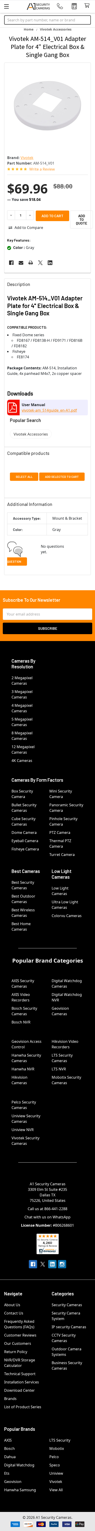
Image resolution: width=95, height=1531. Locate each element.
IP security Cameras (69, 1326)
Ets (6, 1473)
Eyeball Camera (25, 840)
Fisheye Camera (25, 849)
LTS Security (59, 1440)
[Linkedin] (50, 263)
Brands (10, 1398)
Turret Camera (62, 854)
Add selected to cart (62, 477)
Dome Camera (24, 832)
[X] (40, 263)
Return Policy (15, 1351)
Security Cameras (67, 1304)
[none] (47, 106)
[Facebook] (11, 263)
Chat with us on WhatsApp (47, 1217)
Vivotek (55, 1481)
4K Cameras (22, 760)
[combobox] (47, 20)
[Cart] (88, 5)
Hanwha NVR (23, 1069)
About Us (12, 1304)
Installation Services (21, 1382)
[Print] (31, 263)
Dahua (10, 1456)
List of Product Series (22, 1406)
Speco (54, 1465)
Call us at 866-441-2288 (47, 1208)
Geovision (12, 1481)
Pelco (54, 1456)
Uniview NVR (23, 1129)
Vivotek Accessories (31, 434)
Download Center (19, 1390)
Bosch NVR (21, 1022)
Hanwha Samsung (20, 1489)
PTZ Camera (59, 832)
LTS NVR (59, 1069)
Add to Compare (29, 227)
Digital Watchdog (19, 1465)
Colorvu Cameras (67, 915)
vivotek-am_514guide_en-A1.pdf (49, 410)
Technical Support (20, 1373)
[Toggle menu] (6, 6)
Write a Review (42, 169)
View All (56, 1489)
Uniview (56, 1473)
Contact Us (13, 1313)
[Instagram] (62, 1264)
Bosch (9, 1448)
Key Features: (19, 240)
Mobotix (56, 1448)
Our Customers (17, 1343)
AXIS (8, 1440)
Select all (24, 477)
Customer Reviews (20, 1335)
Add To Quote (81, 219)
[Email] (21, 263)
